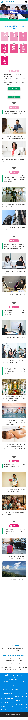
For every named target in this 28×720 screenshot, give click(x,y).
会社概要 (3, 706)
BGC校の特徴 (4, 689)
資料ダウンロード (19, 697)
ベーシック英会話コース (6, 699)
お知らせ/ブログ (19, 689)
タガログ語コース (5, 702)
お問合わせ (17, 700)
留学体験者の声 (4, 710)
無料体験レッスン (19, 704)
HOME (14, 685)
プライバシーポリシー (20, 708)
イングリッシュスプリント (6, 694)
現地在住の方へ (18, 693)
